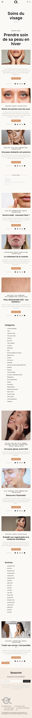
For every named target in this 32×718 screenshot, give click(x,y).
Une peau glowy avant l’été (16, 449)
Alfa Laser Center (11, 335)
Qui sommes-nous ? (6, 706)
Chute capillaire (11, 343)
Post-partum (10, 384)
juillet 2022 (10, 607)
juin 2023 (9, 585)
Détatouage (10, 348)
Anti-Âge (9, 338)
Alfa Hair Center (11, 333)
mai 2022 (9, 612)
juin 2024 (9, 568)
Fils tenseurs (10, 360)
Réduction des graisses (12, 389)
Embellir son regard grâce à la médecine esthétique (16, 538)
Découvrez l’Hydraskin (16, 495)
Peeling (14, 106)
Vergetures (9, 401)
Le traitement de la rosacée (16, 257)
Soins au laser (23, 252)
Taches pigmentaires (12, 399)
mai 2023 (9, 587)
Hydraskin (21, 295)
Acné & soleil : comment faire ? (16, 215)
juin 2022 (9, 609)
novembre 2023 (11, 573)
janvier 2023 (10, 597)
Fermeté (9, 357)
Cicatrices (9, 345)
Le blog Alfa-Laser (19, 706)
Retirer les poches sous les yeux (16, 109)
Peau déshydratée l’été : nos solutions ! (16, 301)
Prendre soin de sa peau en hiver (16, 39)
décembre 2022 (10, 600)
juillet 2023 (10, 583)
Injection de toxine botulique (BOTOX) (16, 365)
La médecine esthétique (22, 708)
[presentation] (6, 179)
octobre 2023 (10, 575)
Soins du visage (16, 30)
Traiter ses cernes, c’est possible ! (15, 646)
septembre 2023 (11, 578)
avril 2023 (9, 590)
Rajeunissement (11, 386)
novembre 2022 (11, 602)
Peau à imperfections (21, 147)
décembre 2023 (10, 570)
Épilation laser (10, 355)
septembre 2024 (11, 566)
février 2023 (10, 595)
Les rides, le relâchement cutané (14, 374)
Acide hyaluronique (12, 328)
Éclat (12, 147)
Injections (8, 106)
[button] (30, 2)
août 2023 (9, 580)
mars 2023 (9, 592)
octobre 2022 (10, 604)
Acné (6, 210)
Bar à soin (7, 147)
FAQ (17, 709)
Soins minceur (10, 396)
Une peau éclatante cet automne (16, 152)
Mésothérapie (10, 377)
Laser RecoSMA (8, 252)
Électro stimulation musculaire (14, 352)
